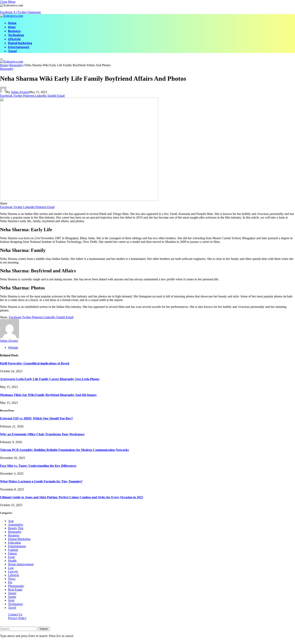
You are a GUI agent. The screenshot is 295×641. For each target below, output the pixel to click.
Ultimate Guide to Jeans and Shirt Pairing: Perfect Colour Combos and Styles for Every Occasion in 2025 (71, 497)
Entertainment (18, 47)
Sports (12, 596)
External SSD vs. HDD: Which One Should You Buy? (36, 418)
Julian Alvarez (20, 92)
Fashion (13, 549)
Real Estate (15, 589)
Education (14, 542)
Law (11, 568)
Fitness (12, 553)
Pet (10, 582)
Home (12, 23)
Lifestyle (14, 39)
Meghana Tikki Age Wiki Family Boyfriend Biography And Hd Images (48, 395)
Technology (16, 35)
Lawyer (13, 571)
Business (14, 31)
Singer (12, 593)
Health (12, 560)
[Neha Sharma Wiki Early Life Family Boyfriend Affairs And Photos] (79, 199)
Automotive (15, 524)
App (11, 521)
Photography (16, 586)
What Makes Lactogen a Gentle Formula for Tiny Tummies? (41, 481)
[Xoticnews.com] (11, 15)
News (12, 27)
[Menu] (1, 59)
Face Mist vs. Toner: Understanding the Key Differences (38, 465)
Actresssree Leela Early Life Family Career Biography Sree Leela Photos (49, 379)
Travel (12, 51)
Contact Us (15, 614)
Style (11, 600)
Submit (44, 628)
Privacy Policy (17, 618)
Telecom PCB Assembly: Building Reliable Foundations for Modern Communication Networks (64, 450)
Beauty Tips (15, 528)
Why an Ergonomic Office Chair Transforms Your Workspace (42, 434)
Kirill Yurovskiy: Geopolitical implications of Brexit (34, 363)
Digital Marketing (20, 43)
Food (11, 557)
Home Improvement (21, 564)
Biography (6, 68)
